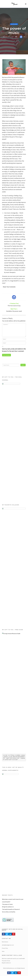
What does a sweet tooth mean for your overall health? (13, 958)
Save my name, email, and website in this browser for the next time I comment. (14, 350)
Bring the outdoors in (8, 907)
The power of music (14, 30)
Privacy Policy (5, 948)
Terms (3, 951)
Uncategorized (14, 24)
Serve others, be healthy (8, 912)
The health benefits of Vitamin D (11, 909)
